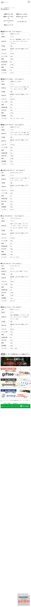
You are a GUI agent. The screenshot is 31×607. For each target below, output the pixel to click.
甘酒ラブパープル (8, 14)
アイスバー (5, 9)
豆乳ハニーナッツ (8, 25)
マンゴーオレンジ (22, 21)
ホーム (2, 7)
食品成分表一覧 (7, 7)
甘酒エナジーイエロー (22, 14)
